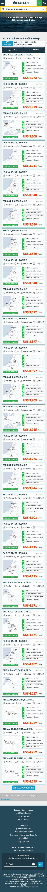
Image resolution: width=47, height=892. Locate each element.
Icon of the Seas (23, 816)
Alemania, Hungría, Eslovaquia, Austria (18, 700)
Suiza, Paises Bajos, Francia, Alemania (18, 55)
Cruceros (4, 795)
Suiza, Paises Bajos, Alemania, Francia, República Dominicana (18, 582)
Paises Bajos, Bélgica (15, 84)
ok (40, 864)
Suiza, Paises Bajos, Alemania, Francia (18, 670)
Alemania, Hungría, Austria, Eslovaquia (18, 729)
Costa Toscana (23, 820)
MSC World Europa (23, 813)
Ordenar (35, 50)
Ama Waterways (28, 795)
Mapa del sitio (23, 841)
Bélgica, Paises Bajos (15, 113)
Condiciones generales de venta (23, 835)
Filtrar (14, 50)
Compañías (15, 795)
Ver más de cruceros (23, 788)
